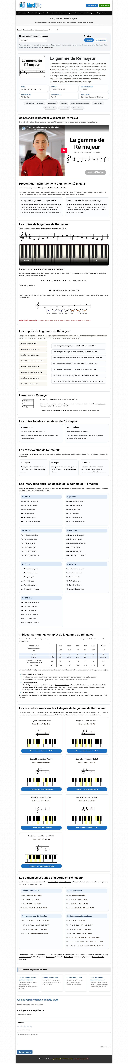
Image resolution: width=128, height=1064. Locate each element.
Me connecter (92, 5)
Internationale (101, 40)
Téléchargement (91, 13)
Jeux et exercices (48, 13)
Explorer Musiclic (28, 13)
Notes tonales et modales (80, 103)
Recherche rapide (68, 1059)
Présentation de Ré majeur (35, 103)
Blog (98, 13)
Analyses (69, 13)
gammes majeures (47, 47)
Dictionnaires (79, 13)
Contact (104, 13)
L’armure (64, 103)
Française (89, 40)
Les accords (64, 108)
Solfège (38, 13)
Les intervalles (50, 108)
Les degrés (52, 103)
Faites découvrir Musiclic (81, 1059)
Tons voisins (98, 103)
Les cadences (78, 108)
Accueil (19, 13)
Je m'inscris (105, 5)
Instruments (60, 13)
